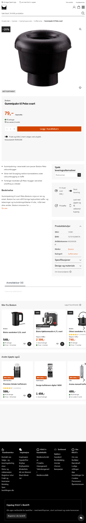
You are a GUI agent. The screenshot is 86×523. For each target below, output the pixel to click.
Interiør (57, 463)
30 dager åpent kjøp (9, 2)
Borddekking (59, 460)
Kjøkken (14, 21)
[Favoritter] (25, 344)
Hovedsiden (6, 21)
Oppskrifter (23, 460)
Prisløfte (62, 205)
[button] (80, 88)
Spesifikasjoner (62, 259)
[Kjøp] (29, 344)
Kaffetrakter (38, 21)
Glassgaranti (42, 466)
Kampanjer (58, 469)
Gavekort (58, 457)
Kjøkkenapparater (25, 21)
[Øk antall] (14, 129)
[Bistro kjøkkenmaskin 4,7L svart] (50, 319)
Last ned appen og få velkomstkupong (77, 205)
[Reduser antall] (7, 129)
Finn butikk (69, 2)
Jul (20, 478)
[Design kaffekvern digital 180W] (50, 370)
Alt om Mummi (25, 472)
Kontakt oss (6, 457)
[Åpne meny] (83, 7)
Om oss (75, 457)
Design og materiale (65, 265)
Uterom (57, 466)
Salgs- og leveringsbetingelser (8, 463)
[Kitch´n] (4, 7)
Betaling (5, 484)
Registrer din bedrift (16, 516)
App (73, 472)
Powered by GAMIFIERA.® (13, 291)
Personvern (76, 481)
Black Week (23, 475)
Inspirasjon (23, 457)
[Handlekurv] (78, 7)
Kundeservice (80, 2)
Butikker (75, 460)
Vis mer (5, 208)
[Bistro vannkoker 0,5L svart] (17, 319)
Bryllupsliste (24, 466)
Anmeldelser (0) (15, 282)
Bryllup (22, 463)
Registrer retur (8, 475)
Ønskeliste (23, 469)
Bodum (8, 100)
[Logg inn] (74, 7)
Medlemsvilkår (42, 475)
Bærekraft (76, 463)
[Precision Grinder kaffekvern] (17, 370)
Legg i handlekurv (49, 128)
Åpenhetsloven (78, 484)
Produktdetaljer (62, 226)
